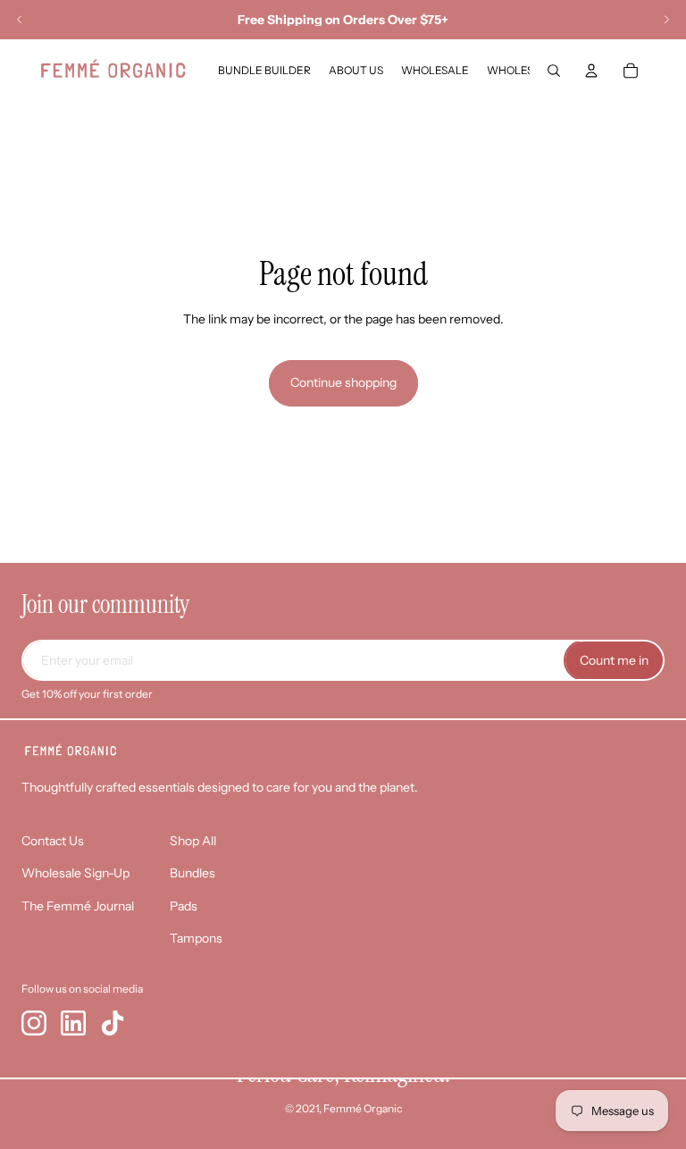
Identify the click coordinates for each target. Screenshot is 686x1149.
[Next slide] (666, 19)
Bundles (192, 873)
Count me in (614, 660)
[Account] (591, 70)
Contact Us (52, 841)
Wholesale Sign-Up (75, 873)
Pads (183, 906)
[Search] (553, 70)
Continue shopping (343, 382)
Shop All (193, 841)
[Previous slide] (19, 19)
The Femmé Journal (77, 906)
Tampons (196, 938)
